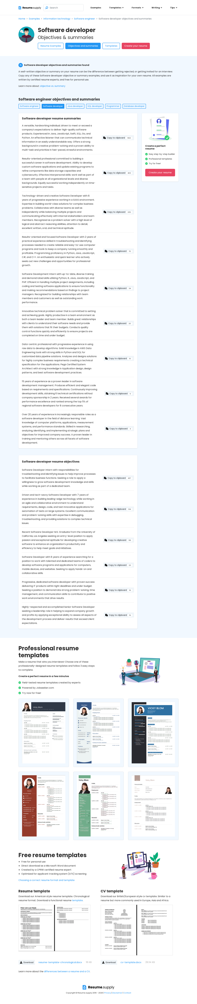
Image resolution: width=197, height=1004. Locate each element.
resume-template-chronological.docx (53, 962)
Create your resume (135, 46)
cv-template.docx (123, 962)
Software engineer (84, 18)
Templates (115, 7)
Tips (172, 7)
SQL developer (95, 106)
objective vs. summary (52, 86)
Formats (136, 7)
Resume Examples (50, 46)
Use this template (44, 735)
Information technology (56, 18)
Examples (96, 7)
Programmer (113, 106)
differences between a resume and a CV (67, 971)
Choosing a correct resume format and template (46, 880)
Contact (127, 993)
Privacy (107, 993)
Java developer (75, 106)
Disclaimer (117, 993)
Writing (156, 7)
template (77, 900)
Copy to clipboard (119, 137)
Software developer (53, 106)
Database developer (134, 106)
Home (21, 18)
